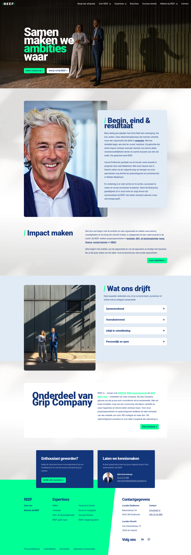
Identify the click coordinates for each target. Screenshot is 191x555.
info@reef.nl (154, 510)
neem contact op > (34, 70)
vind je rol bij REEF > (58, 70)
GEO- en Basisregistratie (63, 515)
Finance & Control (87, 505)
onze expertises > (158, 260)
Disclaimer (64, 549)
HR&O (55, 505)
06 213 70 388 (123, 478)
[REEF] (8, 4)
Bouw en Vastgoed (87, 510)
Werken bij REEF (31, 510)
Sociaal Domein (86, 515)
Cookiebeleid (49, 549)
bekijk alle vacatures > (53, 480)
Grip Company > (150, 426)
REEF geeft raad (59, 520)
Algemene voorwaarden (84, 549)
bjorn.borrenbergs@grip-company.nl (131, 481)
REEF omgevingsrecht (89, 520)
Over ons (28, 505)
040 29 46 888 (155, 514)
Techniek (56, 510)
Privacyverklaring (32, 549)
